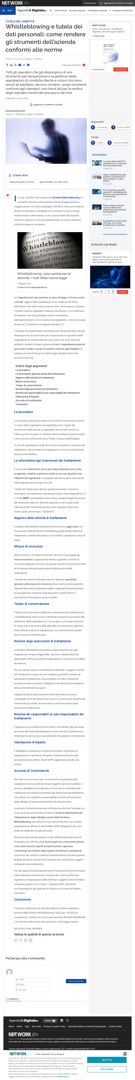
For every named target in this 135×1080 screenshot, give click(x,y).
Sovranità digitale (77, 10)
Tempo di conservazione (29, 385)
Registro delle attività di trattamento (35, 377)
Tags (27, 1026)
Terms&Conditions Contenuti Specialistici (87, 1026)
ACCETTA (107, 1060)
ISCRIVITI (122, 292)
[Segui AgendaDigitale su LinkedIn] (61, 1020)
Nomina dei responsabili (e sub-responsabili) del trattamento (48, 392)
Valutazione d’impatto (27, 396)
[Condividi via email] (19, 65)
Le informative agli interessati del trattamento (40, 373)
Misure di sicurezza (26, 381)
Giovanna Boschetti (15, 111)
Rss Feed (36, 1026)
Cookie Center (115, 1026)
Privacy (38, 59)
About (11, 1026)
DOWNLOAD (120, 69)
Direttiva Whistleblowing (66, 197)
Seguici (48, 1020)
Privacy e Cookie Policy (54, 1026)
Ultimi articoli (61, 10)
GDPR (26, 498)
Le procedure (23, 370)
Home (9, 59)
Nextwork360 (14, 1039)
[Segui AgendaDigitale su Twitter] (67, 1020)
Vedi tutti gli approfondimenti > (115, 234)
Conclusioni (22, 404)
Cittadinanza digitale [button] (97, 10)
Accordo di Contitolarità (29, 400)
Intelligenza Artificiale (122, 10)
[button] (8, 10)
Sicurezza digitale (23, 59)
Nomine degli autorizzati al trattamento (37, 389)
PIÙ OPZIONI (107, 1069)
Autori (19, 1026)
